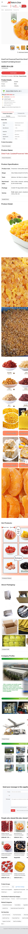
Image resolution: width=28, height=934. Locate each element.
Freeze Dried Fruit (15, 918)
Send (13, 810)
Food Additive (17, 905)
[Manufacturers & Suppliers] (14, 2)
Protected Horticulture (7, 905)
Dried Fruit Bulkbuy (17, 921)
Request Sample (22, 76)
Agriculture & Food (8, 9)
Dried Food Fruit (5, 918)
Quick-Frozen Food (18, 892)
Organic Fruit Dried (6, 921)
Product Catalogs (20, 886)
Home (2, 9)
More (2, 923)
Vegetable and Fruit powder (19, 889)
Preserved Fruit (16, 9)
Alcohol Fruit (5, 908)
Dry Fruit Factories (6, 914)
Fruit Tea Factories (17, 914)
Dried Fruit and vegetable (6, 889)
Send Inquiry (13, 73)
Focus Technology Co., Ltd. (17, 928)
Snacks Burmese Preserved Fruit (17, 908)
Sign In (3, 107)
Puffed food (3, 892)
